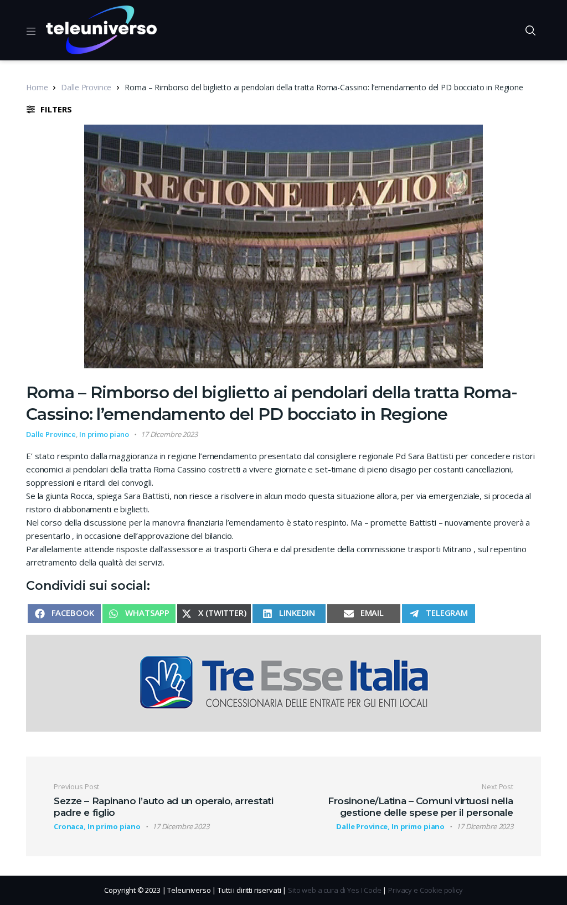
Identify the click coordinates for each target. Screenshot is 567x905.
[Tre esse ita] (283, 682)
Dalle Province (86, 87)
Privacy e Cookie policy (425, 890)
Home (37, 87)
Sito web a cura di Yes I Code (335, 890)
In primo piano (104, 434)
